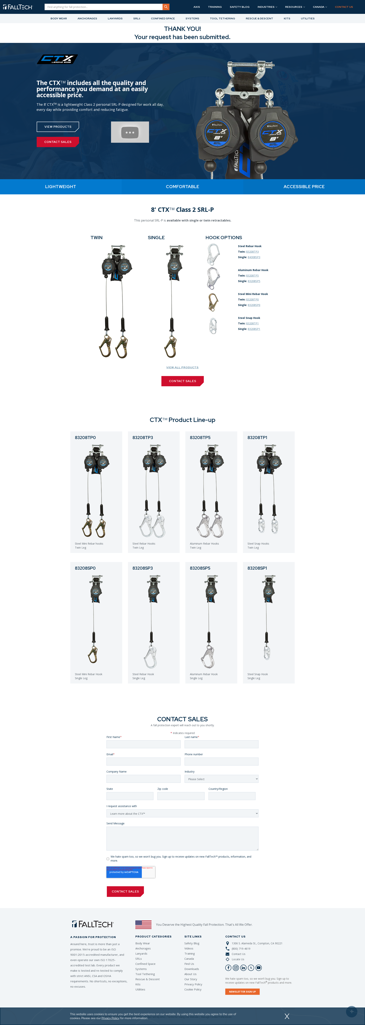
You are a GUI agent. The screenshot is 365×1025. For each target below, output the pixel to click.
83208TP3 (252, 251)
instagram (236, 968)
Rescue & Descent (147, 979)
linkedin (243, 968)
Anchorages (143, 948)
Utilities (140, 989)
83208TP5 (252, 275)
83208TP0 (252, 299)
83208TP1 (252, 323)
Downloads (191, 969)
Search (166, 7)
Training (189, 953)
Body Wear (142, 943)
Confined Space (145, 964)
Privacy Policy (193, 984)
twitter (251, 968)
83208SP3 (143, 568)
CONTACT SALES (57, 142)
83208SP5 (254, 281)
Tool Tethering (145, 974)
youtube (259, 968)
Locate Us (238, 959)
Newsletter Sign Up (242, 991)
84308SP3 (254, 257)
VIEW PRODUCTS (57, 127)
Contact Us (238, 954)
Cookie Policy (193, 989)
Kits (137, 984)
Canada (189, 958)
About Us (190, 974)
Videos (188, 948)
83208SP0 (254, 305)
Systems (141, 969)
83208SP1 (254, 329)
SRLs (138, 958)
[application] (182, 1016)
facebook (228, 968)
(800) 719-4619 (241, 948)
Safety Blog (191, 943)
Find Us (189, 964)
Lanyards (141, 953)
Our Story (190, 979)
